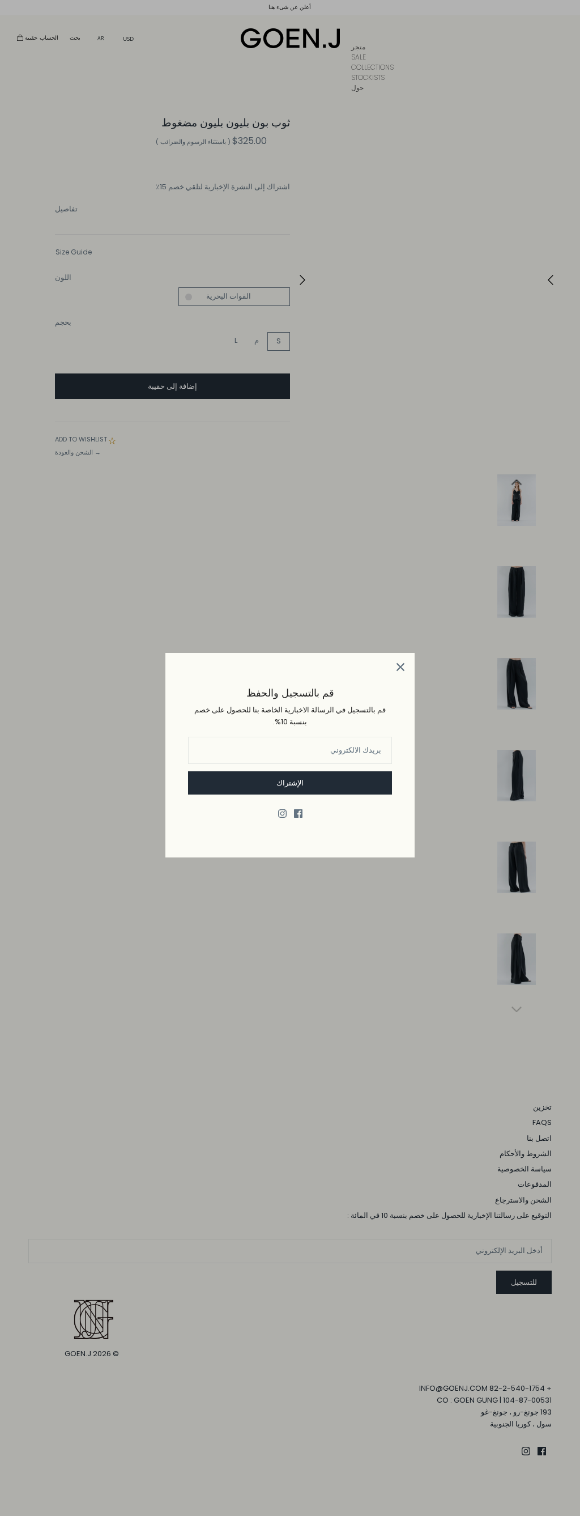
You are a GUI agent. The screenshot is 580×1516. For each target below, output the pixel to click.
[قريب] (400, 667)
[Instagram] (282, 813)
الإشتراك (290, 783)
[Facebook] (298, 813)
